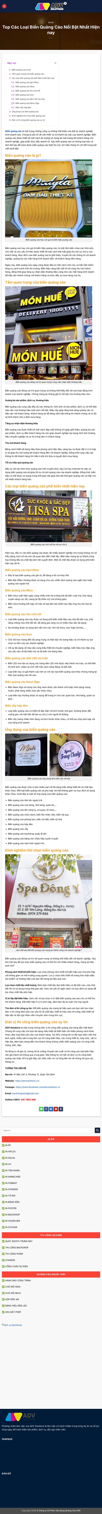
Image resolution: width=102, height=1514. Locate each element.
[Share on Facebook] (46, 1109)
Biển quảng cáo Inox (25, 95)
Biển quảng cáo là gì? (21, 70)
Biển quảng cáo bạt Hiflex (27, 82)
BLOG (51, 22)
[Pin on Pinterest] (56, 1109)
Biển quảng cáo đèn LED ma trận (30, 99)
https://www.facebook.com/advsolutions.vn (38, 1087)
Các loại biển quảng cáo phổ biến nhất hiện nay (33, 78)
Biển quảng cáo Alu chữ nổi (28, 91)
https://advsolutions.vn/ (27, 1080)
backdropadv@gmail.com (25, 1093)
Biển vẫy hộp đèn (23, 107)
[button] (4, 6)
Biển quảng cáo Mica (25, 86)
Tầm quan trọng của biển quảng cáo (28, 74)
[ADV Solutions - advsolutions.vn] (51, 6)
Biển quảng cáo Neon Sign (27, 103)
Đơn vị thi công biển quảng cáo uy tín (28, 120)
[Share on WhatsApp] (41, 1109)
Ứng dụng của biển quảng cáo (25, 112)
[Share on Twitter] (51, 1109)
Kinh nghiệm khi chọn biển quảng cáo (28, 116)
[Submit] (97, 1130)
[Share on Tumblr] (61, 1109)
